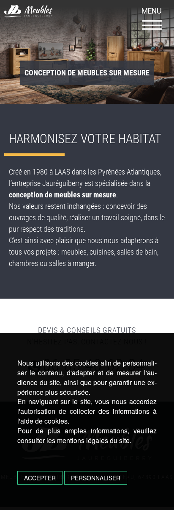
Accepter (40, 478)
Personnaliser (95, 478)
